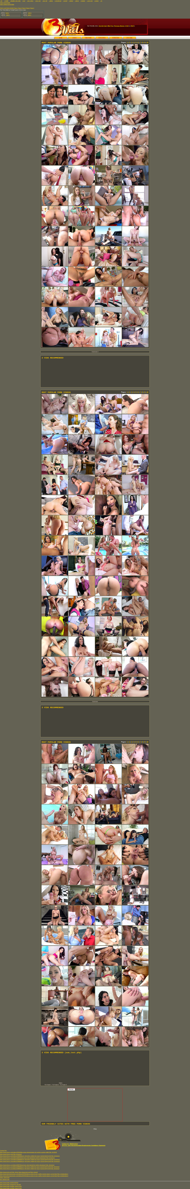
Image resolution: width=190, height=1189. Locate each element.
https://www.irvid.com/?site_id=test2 (28, 1172)
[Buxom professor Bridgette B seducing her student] (81, 944)
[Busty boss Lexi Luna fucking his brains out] (81, 843)
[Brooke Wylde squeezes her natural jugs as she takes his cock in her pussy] (54, 285)
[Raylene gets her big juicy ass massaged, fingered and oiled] (135, 285)
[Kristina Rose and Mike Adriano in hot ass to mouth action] (81, 184)
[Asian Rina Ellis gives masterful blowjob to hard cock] (108, 104)
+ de (1, 1)
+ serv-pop (90, 1)
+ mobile (6, 1)
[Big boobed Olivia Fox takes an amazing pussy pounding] (54, 843)
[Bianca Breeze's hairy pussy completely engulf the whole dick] (135, 245)
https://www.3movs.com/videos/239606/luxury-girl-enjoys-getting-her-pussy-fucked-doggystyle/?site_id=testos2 (30, 1159)
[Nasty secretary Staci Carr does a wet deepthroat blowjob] (135, 823)
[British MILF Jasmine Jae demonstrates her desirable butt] (108, 843)
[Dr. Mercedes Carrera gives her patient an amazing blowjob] (135, 904)
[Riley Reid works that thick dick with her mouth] (135, 884)
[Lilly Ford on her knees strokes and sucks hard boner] (81, 205)
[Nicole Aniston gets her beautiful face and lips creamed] (135, 164)
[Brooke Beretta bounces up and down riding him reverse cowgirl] (54, 514)
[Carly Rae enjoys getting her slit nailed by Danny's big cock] (108, 474)
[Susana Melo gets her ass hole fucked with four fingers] (81, 1005)
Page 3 (24, 8)
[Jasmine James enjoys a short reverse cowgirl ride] (108, 635)
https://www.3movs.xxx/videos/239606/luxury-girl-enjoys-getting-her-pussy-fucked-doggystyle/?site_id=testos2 (29, 1166)
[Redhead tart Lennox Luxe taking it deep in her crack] (108, 346)
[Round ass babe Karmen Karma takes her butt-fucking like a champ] (54, 453)
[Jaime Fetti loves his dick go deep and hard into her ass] (54, 554)
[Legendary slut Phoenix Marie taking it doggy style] (108, 306)
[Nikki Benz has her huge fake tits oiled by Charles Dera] (81, 763)
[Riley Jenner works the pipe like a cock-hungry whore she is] (81, 413)
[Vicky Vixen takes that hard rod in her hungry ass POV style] (108, 453)
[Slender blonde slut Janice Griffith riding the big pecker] (54, 864)
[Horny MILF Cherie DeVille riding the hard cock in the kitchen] (81, 904)
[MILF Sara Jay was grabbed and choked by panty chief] (54, 265)
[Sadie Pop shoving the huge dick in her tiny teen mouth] (81, 144)
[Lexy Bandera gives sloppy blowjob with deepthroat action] (135, 944)
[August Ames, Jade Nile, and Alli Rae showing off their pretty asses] (81, 225)
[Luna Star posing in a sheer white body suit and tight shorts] (81, 655)
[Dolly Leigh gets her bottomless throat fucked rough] (54, 696)
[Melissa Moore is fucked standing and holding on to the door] (108, 164)
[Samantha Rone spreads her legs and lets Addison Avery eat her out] (54, 534)
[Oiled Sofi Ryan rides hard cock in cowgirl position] (54, 306)
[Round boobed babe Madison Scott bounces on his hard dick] (54, 924)
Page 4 (28, 8)
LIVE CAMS (129, 37)
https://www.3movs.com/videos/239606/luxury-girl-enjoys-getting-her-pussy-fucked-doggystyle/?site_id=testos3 (30, 1161)
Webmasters (74, 1144)
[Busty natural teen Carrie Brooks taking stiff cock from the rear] (108, 575)
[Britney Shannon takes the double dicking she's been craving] (54, 763)
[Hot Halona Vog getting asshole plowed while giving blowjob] (81, 265)
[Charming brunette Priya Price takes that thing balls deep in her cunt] (54, 184)
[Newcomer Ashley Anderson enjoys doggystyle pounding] (81, 696)
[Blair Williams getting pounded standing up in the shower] (54, 144)
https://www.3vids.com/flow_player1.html (11, 1186)
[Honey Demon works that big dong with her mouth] (108, 1046)
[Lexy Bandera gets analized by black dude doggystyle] (81, 494)
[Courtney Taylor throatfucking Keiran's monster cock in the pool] (54, 823)
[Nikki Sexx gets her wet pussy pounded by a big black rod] (81, 164)
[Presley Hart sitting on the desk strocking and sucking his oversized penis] (108, 615)
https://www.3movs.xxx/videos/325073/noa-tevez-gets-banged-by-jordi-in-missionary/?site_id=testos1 (27, 1165)
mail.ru (7, 13)
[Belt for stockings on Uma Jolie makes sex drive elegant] (54, 595)
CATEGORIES (102, 37)
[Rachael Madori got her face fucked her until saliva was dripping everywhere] (81, 615)
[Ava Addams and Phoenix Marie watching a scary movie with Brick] (81, 326)
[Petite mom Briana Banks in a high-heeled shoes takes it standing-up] (54, 615)
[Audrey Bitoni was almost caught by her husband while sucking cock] (54, 494)
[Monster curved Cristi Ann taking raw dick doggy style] (54, 884)
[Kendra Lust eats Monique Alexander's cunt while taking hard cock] (54, 433)
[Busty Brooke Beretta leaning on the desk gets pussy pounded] (54, 83)
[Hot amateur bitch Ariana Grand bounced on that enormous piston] (81, 245)
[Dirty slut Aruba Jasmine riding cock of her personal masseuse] (108, 655)
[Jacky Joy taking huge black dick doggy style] (54, 635)
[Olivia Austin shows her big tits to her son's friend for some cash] (81, 924)
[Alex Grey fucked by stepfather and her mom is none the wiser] (81, 595)
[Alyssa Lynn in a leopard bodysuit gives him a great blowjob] (81, 534)
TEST (132, 26)
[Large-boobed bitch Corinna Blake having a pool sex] (108, 554)
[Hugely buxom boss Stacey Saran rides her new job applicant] (81, 635)
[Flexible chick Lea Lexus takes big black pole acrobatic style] (108, 763)
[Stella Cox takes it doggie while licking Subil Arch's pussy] (108, 823)
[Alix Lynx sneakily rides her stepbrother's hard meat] (81, 433)
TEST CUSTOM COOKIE (7, 8)
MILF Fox (110, 26)
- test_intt (44, 1)
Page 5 (32, 8)
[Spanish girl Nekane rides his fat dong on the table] (54, 1025)
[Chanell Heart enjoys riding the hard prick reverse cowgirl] (135, 676)
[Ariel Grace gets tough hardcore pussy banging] (135, 124)
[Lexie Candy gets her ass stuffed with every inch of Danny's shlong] (135, 635)
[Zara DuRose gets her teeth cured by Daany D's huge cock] (108, 433)
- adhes (51, 1)
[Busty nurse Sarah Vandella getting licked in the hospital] (54, 205)
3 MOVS (74, 37)
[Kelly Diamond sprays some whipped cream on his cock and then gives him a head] (54, 904)
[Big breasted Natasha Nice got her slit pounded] (135, 575)
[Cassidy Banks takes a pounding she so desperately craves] (135, 534)
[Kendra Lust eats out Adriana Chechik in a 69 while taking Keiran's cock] (135, 1046)
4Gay (95, 1129)
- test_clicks (30, 1)
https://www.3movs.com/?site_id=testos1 (11, 1154)
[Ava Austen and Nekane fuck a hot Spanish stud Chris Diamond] (108, 413)
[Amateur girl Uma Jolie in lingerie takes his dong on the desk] (135, 433)
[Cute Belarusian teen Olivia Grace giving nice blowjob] (81, 823)
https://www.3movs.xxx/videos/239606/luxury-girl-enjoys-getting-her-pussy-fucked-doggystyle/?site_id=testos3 (29, 1168)
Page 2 (20, 8)
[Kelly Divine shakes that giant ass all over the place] (81, 884)
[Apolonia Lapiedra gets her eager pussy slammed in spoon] (108, 965)
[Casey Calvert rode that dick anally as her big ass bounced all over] (135, 655)
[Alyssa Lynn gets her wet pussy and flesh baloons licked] (108, 924)
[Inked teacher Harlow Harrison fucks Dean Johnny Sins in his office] (54, 575)
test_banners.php (4, 1179)
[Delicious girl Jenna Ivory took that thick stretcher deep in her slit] (81, 514)
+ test (23, 1)
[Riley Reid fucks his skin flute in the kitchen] (108, 63)
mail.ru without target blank (7, 4)
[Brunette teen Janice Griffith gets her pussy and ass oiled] (135, 306)
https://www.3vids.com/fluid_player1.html (11, 1188)
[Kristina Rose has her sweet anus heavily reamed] (54, 225)
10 (147, 42)
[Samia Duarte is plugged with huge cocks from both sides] (135, 326)
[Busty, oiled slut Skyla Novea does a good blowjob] (108, 783)
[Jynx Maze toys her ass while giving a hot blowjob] (81, 1046)
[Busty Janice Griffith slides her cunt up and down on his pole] (135, 144)
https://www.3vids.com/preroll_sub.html (10, 1184)
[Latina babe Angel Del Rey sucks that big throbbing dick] (108, 1005)
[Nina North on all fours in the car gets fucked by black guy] (54, 245)
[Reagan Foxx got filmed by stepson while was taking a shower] (108, 83)
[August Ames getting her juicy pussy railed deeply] (108, 944)
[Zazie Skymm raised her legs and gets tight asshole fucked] (81, 676)
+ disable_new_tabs (15, 1)
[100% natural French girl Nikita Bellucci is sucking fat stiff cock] (81, 83)
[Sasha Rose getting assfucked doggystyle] (108, 676)
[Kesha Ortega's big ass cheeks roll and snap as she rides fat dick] (135, 346)
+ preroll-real (58, 1)
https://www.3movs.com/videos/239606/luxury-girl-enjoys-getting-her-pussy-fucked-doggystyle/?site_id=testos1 (30, 1156)
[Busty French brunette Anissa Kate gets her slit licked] (108, 326)
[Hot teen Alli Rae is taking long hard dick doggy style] (135, 803)
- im (101, 1)
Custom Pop (3, 1150)
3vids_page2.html (4, 1177)
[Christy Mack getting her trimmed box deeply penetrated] (81, 285)
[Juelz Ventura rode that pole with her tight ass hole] (108, 1025)
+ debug (71, 1)
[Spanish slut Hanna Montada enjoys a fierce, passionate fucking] (108, 864)
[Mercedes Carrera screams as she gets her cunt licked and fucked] (81, 783)
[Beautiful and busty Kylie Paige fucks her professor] (81, 554)
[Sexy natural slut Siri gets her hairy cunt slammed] (135, 453)
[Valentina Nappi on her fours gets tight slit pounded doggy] (54, 965)
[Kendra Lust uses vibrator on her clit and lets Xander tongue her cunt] (54, 1005)
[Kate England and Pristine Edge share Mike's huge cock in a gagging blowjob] (108, 904)
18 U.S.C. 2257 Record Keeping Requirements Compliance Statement (83, 1145)
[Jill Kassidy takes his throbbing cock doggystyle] (135, 225)
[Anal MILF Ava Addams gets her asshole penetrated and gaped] (135, 864)
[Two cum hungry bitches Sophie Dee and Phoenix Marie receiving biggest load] (54, 104)
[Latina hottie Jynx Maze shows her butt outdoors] (108, 595)
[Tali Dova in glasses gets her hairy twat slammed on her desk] (81, 575)
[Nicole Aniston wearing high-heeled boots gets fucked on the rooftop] (135, 1025)
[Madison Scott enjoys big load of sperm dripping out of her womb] (81, 306)
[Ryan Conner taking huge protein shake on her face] (135, 783)
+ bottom (82, 1)
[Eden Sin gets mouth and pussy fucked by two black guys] (108, 124)
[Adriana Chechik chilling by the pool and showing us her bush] (54, 124)
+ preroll (65, 1)
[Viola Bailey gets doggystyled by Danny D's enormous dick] (54, 326)
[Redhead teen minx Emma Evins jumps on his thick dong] (54, 783)
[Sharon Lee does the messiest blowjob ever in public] (54, 164)
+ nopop (96, 1)
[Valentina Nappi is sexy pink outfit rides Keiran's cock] (81, 63)
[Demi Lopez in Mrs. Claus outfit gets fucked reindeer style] (54, 1046)
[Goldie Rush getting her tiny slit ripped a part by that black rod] (135, 696)
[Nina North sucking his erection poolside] (108, 205)
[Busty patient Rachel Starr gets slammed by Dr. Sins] (108, 144)
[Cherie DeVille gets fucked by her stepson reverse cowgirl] (108, 494)
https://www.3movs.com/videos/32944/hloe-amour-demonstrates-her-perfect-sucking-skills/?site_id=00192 (28, 1152)
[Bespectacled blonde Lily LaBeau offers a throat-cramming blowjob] (54, 803)
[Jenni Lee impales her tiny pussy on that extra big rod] (135, 83)
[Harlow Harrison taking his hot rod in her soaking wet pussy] (108, 225)
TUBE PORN (88, 37)
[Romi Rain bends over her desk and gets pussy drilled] (81, 474)
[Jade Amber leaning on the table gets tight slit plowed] (135, 965)
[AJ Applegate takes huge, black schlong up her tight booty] (108, 534)
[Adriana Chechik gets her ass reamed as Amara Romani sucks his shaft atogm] (108, 803)
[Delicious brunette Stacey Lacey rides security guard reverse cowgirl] (81, 453)
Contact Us (65, 1144)
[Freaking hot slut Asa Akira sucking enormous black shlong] (108, 514)
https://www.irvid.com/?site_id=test (9, 1172)
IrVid (127, 26)
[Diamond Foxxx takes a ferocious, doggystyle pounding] (135, 985)
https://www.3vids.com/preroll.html (9, 1182)
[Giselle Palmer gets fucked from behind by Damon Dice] (81, 985)
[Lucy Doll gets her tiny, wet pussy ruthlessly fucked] (135, 413)
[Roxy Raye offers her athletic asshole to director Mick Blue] (81, 1025)
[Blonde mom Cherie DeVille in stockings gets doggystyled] (108, 265)
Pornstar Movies (119, 26)
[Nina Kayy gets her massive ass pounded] (81, 803)
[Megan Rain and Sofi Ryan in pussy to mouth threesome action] (81, 104)
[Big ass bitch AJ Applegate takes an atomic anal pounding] (54, 63)
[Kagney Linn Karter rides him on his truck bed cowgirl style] (108, 245)
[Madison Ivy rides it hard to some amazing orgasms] (108, 184)
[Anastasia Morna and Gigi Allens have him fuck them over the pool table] (81, 346)
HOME (60, 37)
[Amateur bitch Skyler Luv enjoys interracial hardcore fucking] (135, 595)
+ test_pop (38, 1)
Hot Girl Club (103, 26)
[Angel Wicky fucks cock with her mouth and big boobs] (135, 474)
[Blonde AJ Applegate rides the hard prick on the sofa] (135, 265)
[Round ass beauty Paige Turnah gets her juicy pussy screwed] (54, 346)
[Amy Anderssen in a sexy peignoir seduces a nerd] (135, 514)
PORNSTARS (115, 37)
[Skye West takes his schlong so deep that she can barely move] (81, 864)
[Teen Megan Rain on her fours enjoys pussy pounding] (81, 965)
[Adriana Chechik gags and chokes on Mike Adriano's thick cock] (54, 985)
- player (77, 1)
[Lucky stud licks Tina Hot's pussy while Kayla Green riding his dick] (54, 474)
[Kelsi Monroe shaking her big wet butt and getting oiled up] (135, 554)
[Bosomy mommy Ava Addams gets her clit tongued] (54, 676)
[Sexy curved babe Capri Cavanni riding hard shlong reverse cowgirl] (108, 285)
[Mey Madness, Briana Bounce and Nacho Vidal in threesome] (135, 205)
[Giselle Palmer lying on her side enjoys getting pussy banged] (54, 413)
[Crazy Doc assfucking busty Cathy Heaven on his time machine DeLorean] (135, 184)
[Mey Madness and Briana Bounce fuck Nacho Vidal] (135, 494)
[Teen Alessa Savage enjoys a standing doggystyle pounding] (135, 104)
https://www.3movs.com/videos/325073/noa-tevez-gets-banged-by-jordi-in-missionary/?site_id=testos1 (27, 1157)
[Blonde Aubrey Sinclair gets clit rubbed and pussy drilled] (108, 696)
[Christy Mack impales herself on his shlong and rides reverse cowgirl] (108, 884)
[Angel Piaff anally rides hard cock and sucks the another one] (108, 985)
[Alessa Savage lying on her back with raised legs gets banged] (135, 63)
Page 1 (16, 8)
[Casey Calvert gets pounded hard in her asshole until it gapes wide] (135, 1005)
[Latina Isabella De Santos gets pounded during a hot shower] (54, 655)
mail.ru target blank (5, 2)
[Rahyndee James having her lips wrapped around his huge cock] (135, 763)
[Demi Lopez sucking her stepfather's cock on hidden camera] (135, 843)
